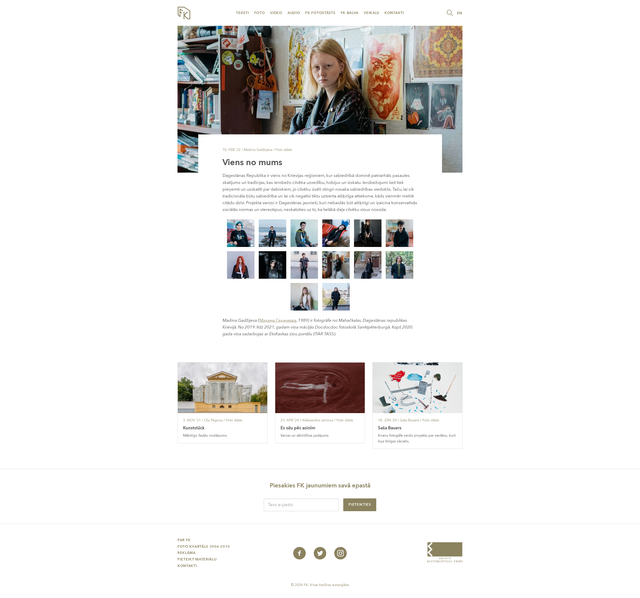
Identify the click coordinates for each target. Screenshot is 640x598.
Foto (259, 13)
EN (459, 13)
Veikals (371, 13)
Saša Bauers (390, 428)
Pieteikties (359, 504)
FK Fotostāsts (320, 13)
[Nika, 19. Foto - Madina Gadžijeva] (240, 264)
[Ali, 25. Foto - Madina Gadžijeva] (304, 264)
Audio (294, 13)
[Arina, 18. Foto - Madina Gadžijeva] (336, 264)
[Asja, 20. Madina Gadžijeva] (272, 264)
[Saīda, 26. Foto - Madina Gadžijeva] (336, 296)
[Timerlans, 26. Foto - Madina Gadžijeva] (399, 233)
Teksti (242, 13)
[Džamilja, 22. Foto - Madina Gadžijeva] (272, 233)
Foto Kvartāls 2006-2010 (204, 546)
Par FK (184, 540)
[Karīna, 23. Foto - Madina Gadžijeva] (240, 233)
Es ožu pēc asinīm (297, 428)
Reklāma (187, 552)
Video (276, 13)
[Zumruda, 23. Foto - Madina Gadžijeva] (336, 233)
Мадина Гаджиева (277, 320)
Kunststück (193, 428)
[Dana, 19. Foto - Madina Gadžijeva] (304, 296)
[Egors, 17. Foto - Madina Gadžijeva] (399, 264)
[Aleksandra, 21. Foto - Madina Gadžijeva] (368, 264)
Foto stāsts (284, 149)
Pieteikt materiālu (197, 559)
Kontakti (394, 13)
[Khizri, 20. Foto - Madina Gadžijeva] (304, 233)
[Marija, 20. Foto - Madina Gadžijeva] (368, 233)
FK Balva (350, 13)
